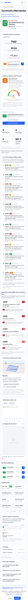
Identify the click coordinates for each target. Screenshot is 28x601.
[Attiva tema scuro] (25, 2)
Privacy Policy (9, 594)
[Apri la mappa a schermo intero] (23, 427)
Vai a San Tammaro (13, 120)
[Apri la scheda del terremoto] (22, 64)
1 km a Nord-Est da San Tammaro (11, 467)
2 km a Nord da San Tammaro (10, 476)
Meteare (8, 2)
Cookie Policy (18, 594)
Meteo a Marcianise (8, 14)
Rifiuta (10, 598)
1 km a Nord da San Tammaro (11, 471)
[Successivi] (19, 511)
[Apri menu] (2, 2)
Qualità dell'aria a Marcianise (11, 16)
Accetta (17, 598)
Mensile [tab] (6, 403)
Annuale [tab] (12, 403)
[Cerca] (22, 2)
